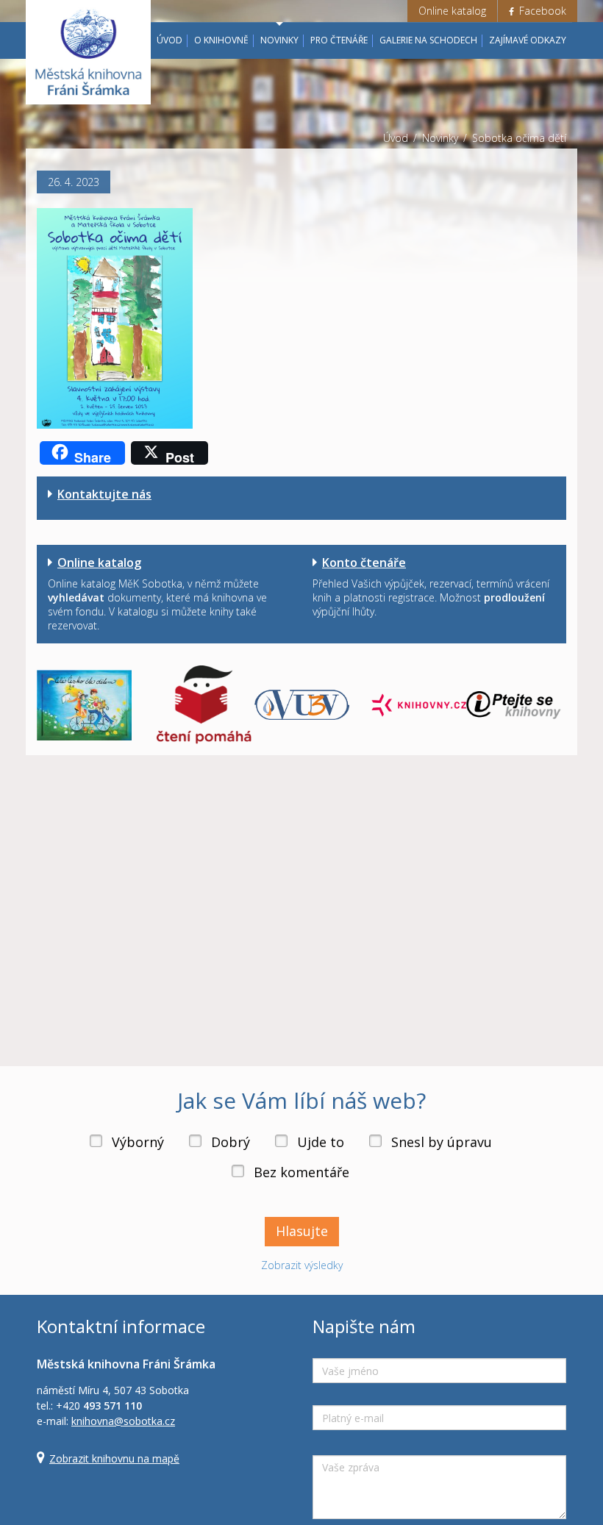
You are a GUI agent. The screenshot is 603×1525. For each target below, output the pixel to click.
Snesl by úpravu (441, 1142)
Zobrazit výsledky (302, 1265)
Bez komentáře (301, 1172)
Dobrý (230, 1142)
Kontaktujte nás (104, 494)
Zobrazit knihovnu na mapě (114, 1458)
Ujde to (320, 1142)
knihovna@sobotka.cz (123, 1421)
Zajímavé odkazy (527, 40)
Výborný (138, 1142)
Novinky (279, 40)
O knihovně (221, 40)
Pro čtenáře (339, 40)
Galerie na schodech (428, 40)
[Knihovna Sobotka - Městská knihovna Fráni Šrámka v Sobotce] (88, 52)
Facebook (541, 11)
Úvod (169, 40)
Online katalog (452, 11)
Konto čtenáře (364, 562)
